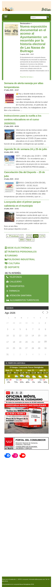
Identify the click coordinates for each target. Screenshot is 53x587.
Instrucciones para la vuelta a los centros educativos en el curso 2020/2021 (22, 119)
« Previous (13, 236)
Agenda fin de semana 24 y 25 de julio (25, 149)
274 (42, 236)
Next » (30, 239)
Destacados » (26, 23)
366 (22, 239)
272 (29, 236)
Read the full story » (26, 77)
